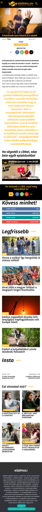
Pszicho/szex (21, 45)
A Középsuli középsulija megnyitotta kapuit (33, 377)
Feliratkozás (34, 222)
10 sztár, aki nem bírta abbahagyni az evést (8, 377)
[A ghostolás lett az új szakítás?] (11, 401)
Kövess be (36, 213)
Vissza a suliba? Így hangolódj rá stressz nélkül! (21, 259)
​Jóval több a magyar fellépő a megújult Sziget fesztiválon (19, 289)
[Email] (31, 52)
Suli (4, 254)
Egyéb (5, 313)
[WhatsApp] (22, 52)
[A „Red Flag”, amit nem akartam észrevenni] (31, 401)
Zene (5, 284)
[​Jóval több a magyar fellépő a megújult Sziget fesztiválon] (21, 275)
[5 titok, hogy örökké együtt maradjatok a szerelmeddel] (31, 433)
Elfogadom (21, 506)
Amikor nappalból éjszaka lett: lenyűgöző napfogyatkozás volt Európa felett (20, 320)
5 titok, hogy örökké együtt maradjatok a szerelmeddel (31, 448)
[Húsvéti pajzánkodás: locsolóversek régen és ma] (11, 433)
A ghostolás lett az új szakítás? (11, 414)
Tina (9, 39)
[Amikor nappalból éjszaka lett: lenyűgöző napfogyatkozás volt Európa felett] (21, 305)
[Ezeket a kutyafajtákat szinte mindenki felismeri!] (21, 337)
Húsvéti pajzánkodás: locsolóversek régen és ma (8, 449)
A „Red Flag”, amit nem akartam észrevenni (29, 415)
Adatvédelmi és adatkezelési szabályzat (21, 509)
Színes (6, 345)
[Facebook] (17, 52)
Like (37, 209)
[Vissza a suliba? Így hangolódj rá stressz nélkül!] (21, 246)
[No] (39, 493)
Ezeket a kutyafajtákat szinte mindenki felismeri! (19, 350)
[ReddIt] (27, 52)
